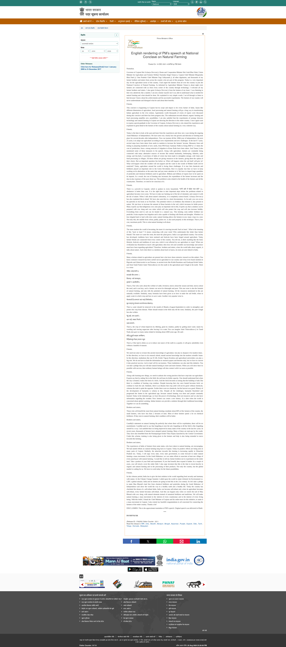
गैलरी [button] (112, 21)
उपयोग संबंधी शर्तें (150, 637)
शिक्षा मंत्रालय (172, 618)
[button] (192, 2)
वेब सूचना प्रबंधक (128, 618)
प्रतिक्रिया (179, 637)
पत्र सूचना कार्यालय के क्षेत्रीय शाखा (92, 602)
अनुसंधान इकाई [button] (124, 21)
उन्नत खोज (181, 21)
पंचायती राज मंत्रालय (175, 621)
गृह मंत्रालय (172, 611)
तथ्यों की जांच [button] (166, 21)
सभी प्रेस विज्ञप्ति (90, 28)
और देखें (204, 630)
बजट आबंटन (127, 608)
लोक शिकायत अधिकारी (129, 602)
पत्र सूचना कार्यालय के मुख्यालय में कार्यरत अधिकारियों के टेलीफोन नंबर (101, 599)
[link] (119, 560)
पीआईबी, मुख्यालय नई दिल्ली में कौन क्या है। (135, 599)
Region (154, 1)
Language (176, 1)
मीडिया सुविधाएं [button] (140, 21)
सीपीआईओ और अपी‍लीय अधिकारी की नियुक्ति (135, 615)
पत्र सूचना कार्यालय (97, 14)
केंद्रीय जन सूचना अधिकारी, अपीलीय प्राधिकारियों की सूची (98, 608)
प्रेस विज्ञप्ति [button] (100, 21)
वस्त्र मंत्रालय (173, 602)
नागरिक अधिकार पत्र (129, 611)
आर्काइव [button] (153, 21)
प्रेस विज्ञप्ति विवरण (102, 28)
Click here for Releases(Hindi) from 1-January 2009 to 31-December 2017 (98, 68)
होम (82, 28)
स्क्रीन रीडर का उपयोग (144, 2)
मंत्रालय (83, 40)
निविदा (160, 637)
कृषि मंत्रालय (172, 608)
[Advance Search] (205, 2)
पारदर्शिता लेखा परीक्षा (87, 615)
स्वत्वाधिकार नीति (137, 637)
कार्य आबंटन (85, 611)
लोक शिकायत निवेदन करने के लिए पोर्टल (93, 621)
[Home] (81, 21)
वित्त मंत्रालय (172, 605)
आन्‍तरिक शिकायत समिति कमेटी (90, 605)
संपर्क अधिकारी (127, 605)
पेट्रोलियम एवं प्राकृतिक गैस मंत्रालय (179, 624)
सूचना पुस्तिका (85, 618)
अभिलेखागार (169, 637)
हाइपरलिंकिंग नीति (109, 637)
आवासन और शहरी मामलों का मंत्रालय (179, 615)
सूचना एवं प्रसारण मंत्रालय (176, 599)
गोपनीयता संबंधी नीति (123, 637)
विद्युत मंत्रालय (173, 627)
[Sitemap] (201, 2)
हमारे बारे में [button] (87, 21)
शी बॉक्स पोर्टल (127, 621)
